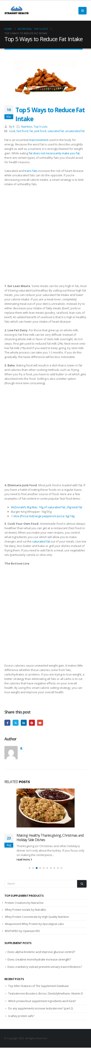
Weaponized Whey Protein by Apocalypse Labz (34, 924)
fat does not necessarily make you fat (54, 153)
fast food (22, 131)
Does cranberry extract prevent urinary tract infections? (45, 967)
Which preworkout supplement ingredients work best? (42, 1001)
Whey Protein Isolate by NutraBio (25, 910)
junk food (40, 131)
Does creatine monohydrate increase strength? (39, 959)
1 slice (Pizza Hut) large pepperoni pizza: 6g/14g (42, 516)
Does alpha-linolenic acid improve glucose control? (41, 952)
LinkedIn (24, 723)
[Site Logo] (16, 10)
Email (40, 723)
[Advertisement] (45, 236)
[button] (82, 10)
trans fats (31, 171)
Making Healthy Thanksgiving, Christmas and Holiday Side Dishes (50, 837)
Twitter (16, 723)
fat (31, 131)
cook (12, 131)
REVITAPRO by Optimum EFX (22, 931)
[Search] (82, 884)
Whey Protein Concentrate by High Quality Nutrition (37, 917)
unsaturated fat (75, 131)
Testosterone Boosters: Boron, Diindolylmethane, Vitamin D (45, 993)
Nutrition (26, 126)
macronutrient (38, 140)
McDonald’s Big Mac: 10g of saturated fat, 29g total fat (46, 507)
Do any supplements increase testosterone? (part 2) (40, 1008)
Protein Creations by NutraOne (24, 903)
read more (23, 859)
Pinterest (32, 723)
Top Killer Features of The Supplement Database (38, 986)
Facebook (7, 723)
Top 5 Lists (40, 126)
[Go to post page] (45, 808)
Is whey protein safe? (21, 1016)
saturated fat (55, 131)
